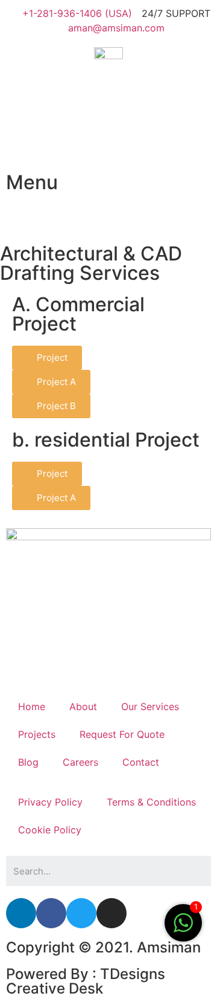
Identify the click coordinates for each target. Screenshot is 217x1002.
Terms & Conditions (151, 802)
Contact (140, 762)
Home (31, 706)
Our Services (150, 706)
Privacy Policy (50, 802)
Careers (80, 762)
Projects (36, 734)
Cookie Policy (49, 830)
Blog (28, 762)
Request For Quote (122, 734)
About (83, 706)
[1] (183, 929)
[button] (47, 358)
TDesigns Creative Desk (85, 981)
